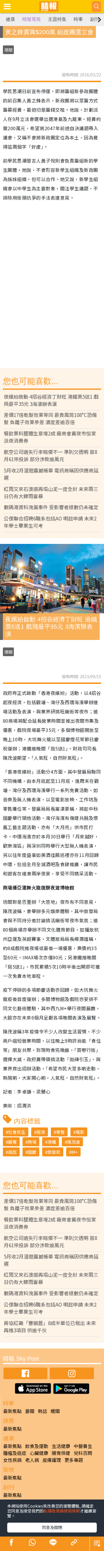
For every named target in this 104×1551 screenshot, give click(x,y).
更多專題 (73, 1459)
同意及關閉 (52, 1527)
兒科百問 (83, 1452)
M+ (74, 1152)
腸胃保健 (61, 1452)
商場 (32, 1142)
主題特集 (57, 19)
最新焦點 (12, 1411)
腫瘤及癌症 (14, 1452)
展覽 (12, 1142)
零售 (60, 1132)
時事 (78, 19)
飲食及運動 (36, 1446)
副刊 (94, 19)
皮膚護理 (51, 1459)
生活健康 (61, 1446)
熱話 (42, 1411)
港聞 (8, 50)
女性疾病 (12, 1459)
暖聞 (55, 1411)
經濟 (40, 1132)
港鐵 (51, 1142)
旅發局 (53, 1152)
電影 (80, 1132)
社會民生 (16, 1132)
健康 (10, 19)
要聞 (29, 1411)
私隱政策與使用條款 (62, 1511)
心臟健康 (39, 1452)
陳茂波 (73, 1142)
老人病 (32, 1459)
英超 (12, 1152)
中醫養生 (83, 1446)
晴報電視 (31, 19)
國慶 (32, 1152)
